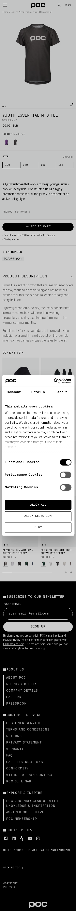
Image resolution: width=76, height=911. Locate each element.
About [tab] (62, 392)
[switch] (65, 475)
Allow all (38, 504)
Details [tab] (38, 392)
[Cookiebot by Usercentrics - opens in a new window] (54, 381)
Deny (38, 527)
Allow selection (38, 516)
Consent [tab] (14, 392)
